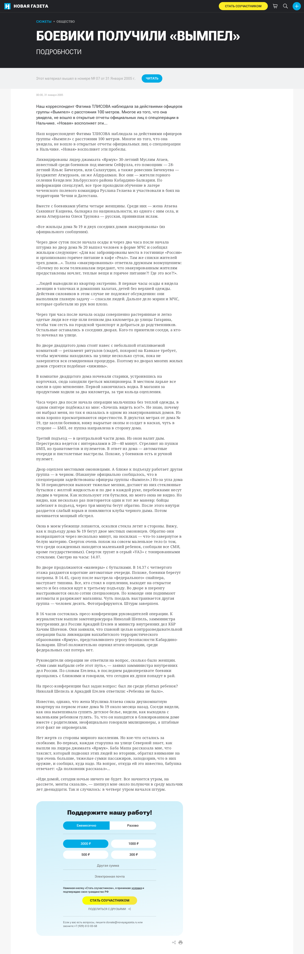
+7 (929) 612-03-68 (85, 926)
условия (137, 888)
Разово (133, 825)
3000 (84, 844)
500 (84, 855)
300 (132, 855)
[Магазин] (275, 6)
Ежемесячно (86, 825)
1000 (132, 844)
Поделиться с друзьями (107, 909)
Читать (152, 78)
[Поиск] (285, 6)
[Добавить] (297, 6)
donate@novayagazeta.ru (121, 922)
